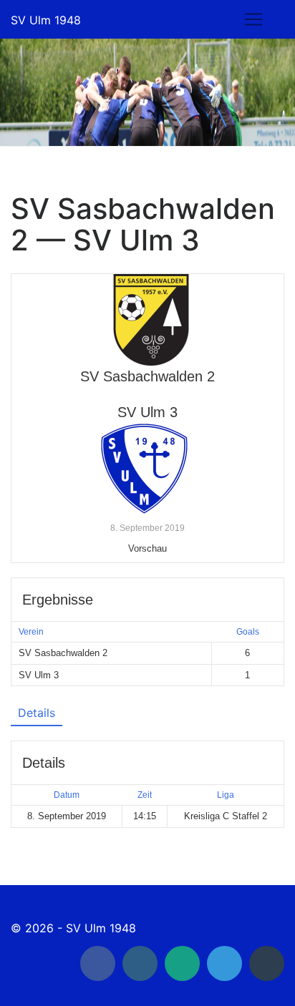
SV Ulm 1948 (46, 20)
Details (36, 712)
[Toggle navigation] (253, 19)
